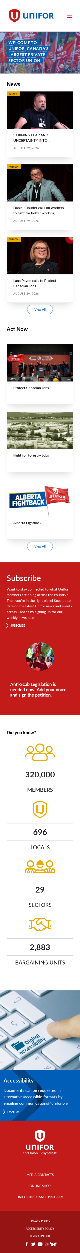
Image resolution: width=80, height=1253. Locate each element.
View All (40, 309)
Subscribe (17, 625)
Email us (13, 1112)
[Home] (33, 16)
